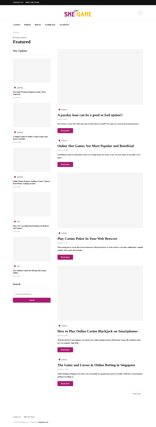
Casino (16, 25)
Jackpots (64, 25)
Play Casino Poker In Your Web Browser (87, 238)
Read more (65, 131)
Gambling (50, 25)
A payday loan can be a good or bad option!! (90, 115)
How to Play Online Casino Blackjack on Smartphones (97, 331)
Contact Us (18, 2)
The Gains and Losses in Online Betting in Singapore (96, 365)
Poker (27, 25)
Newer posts (137, 394)
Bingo (38, 25)
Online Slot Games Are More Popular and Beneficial (95, 146)
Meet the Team (32, 2)
